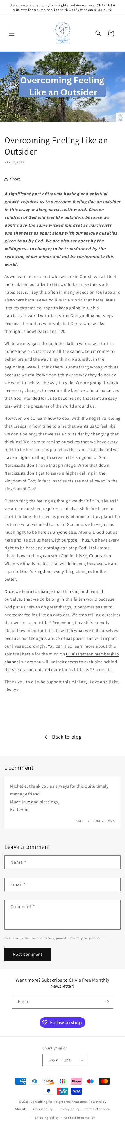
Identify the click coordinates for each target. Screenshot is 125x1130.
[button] (11, 33)
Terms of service (97, 1109)
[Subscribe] (106, 1002)
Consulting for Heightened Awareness (60, 1102)
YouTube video (97, 555)
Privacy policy (69, 1109)
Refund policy (42, 1109)
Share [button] (15, 178)
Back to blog (67, 736)
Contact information (80, 1118)
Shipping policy (47, 1118)
